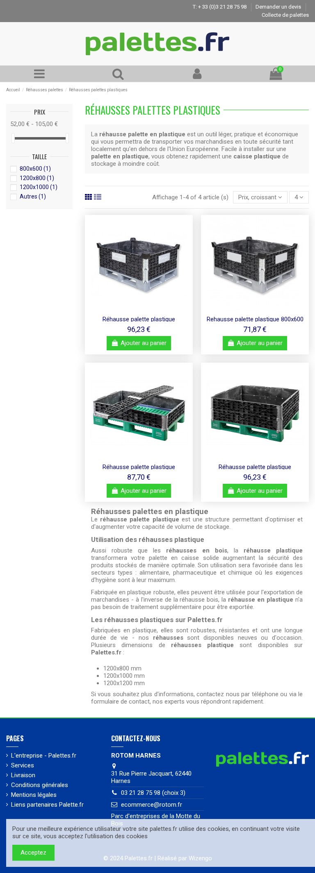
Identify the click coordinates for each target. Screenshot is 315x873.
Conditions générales (39, 785)
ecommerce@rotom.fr (151, 804)
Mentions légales (34, 795)
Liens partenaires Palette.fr (47, 804)
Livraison (23, 775)
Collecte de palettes (285, 15)
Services (22, 765)
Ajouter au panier (144, 343)
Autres (33, 196)
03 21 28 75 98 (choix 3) (153, 792)
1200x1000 (38, 187)
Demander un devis (279, 7)
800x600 (35, 168)
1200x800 (37, 178)
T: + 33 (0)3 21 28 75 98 (220, 7)
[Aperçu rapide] (139, 311)
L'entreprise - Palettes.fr (43, 755)
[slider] (13, 138)
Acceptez (33, 852)
